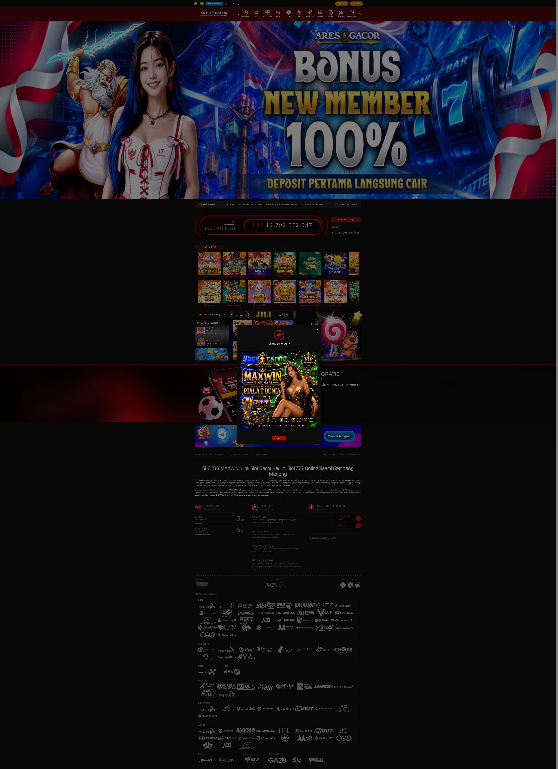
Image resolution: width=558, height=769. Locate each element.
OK (279, 438)
